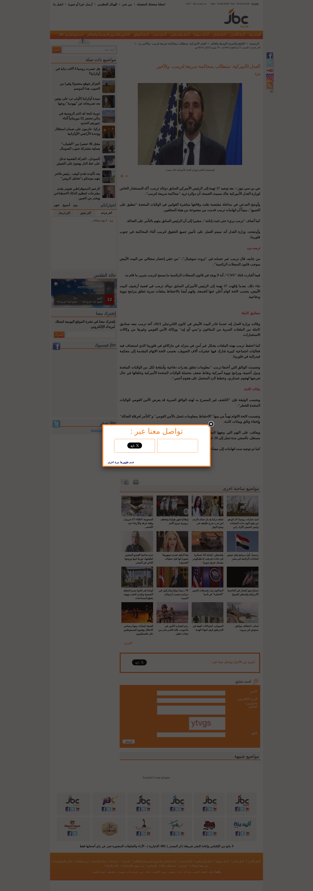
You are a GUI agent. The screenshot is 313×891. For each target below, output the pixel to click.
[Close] (211, 424)
